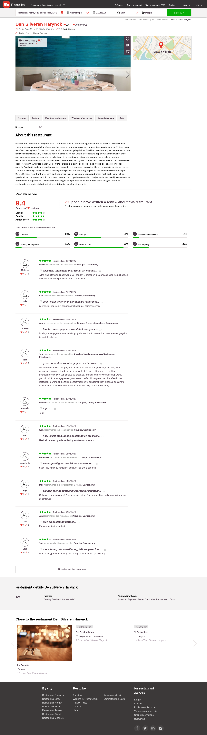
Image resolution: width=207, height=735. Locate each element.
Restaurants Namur (52, 703)
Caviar (36, 33)
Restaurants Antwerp (52, 710)
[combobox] (187, 5)
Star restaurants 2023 (114, 699)
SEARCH (179, 12)
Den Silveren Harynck (38, 24)
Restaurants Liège (51, 699)
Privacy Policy (80, 703)
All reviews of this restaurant (72, 569)
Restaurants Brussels (53, 695)
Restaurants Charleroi (53, 718)
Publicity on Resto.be (144, 707)
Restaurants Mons (51, 706)
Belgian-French (25, 33)
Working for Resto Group (85, 699)
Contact (77, 706)
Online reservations (144, 715)
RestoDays (139, 719)
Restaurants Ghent (51, 714)
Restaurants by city (113, 695)
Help (75, 710)
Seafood (43, 33)
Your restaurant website (146, 711)
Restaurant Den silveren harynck (46, 5)
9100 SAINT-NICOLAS (44, 29)
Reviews (22, 118)
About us (77, 695)
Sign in (137, 700)
